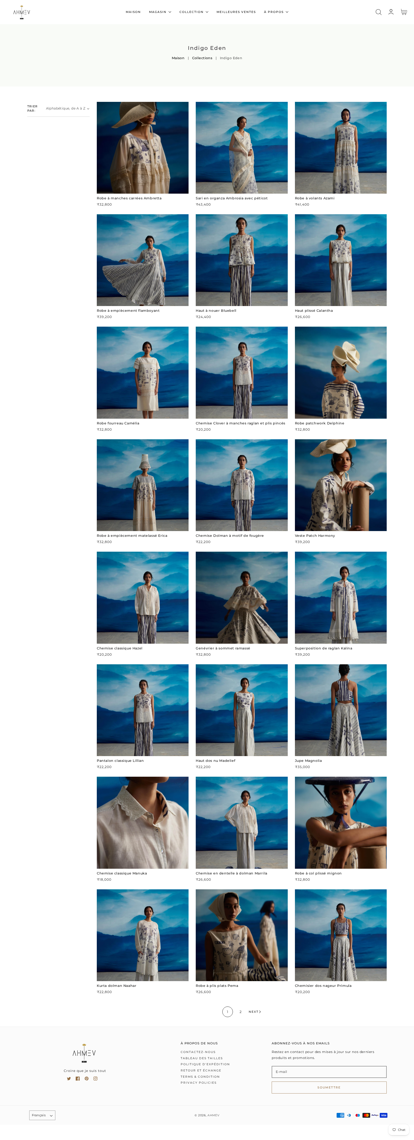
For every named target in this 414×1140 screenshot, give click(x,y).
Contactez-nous (198, 1052)
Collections (202, 58)
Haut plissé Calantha (314, 310)
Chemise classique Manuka (122, 873)
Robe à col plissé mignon (318, 873)
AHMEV (213, 1115)
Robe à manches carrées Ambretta (129, 198)
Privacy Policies (199, 1082)
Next (254, 1011)
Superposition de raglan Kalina (323, 648)
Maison (178, 58)
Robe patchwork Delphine (320, 423)
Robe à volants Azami (315, 198)
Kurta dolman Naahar (116, 986)
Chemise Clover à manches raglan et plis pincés (240, 423)
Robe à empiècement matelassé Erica (132, 535)
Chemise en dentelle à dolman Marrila (231, 873)
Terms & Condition (200, 1076)
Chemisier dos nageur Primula (323, 986)
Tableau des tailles (202, 1058)
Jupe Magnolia (308, 760)
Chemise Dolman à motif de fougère (230, 535)
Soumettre (329, 1087)
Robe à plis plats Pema (217, 986)
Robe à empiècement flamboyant (128, 310)
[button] (378, 12)
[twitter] (69, 1079)
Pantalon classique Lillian (120, 760)
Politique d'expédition (205, 1064)
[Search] (378, 12)
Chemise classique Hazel (120, 648)
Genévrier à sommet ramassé (223, 648)
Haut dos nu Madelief (215, 760)
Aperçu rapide (142, 189)
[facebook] (78, 1079)
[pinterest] (87, 1079)
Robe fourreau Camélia (118, 423)
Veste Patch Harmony (315, 535)
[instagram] (95, 1079)
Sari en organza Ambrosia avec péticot (232, 198)
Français (39, 1115)
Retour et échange (201, 1070)
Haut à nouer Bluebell (216, 310)
